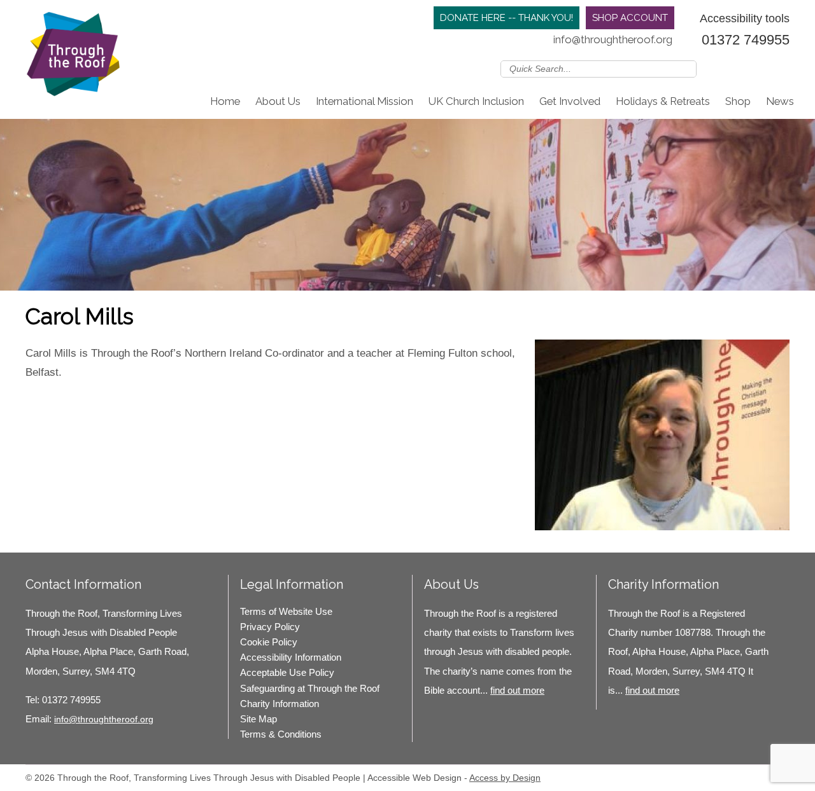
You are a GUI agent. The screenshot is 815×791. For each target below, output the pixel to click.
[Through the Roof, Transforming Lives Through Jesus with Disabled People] (73, 57)
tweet (57, 399)
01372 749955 (746, 40)
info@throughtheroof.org (612, 39)
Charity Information (279, 703)
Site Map (258, 718)
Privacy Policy (270, 626)
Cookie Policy (268, 641)
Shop (738, 101)
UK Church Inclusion (476, 101)
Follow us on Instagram (763, 68)
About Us (278, 101)
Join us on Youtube (781, 68)
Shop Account (630, 18)
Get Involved (569, 101)
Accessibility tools (745, 18)
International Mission (364, 101)
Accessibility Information (290, 657)
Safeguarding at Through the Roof (309, 688)
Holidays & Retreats (663, 101)
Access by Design (505, 778)
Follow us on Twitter (726, 68)
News (780, 101)
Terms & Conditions (281, 734)
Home (225, 101)
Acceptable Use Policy (287, 672)
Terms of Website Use (286, 611)
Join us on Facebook (744, 68)
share (41, 399)
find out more (517, 690)
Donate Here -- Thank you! (506, 18)
